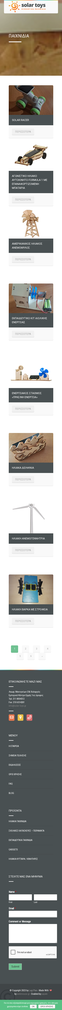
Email (12, 908)
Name (12, 891)
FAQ (11, 783)
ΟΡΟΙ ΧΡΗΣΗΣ (15, 774)
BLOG (11, 793)
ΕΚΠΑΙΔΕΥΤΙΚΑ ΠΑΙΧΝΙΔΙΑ (20, 840)
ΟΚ (33, 1006)
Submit (15, 966)
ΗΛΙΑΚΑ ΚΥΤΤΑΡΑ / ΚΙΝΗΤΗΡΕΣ (23, 858)
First (10, 902)
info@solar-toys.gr (17, 705)
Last (35, 902)
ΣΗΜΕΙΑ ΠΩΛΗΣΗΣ (17, 755)
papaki (44, 993)
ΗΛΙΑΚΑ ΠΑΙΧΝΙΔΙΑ (17, 821)
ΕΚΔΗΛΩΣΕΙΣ (15, 764)
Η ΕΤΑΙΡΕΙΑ (14, 746)
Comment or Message (20, 921)
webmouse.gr (23, 993)
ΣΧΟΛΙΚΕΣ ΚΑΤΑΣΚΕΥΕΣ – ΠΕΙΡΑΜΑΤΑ (26, 830)
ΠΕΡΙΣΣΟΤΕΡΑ (23, 131)
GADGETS (13, 849)
